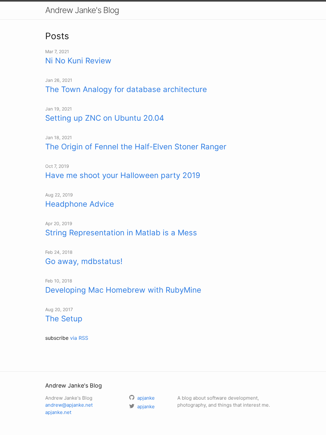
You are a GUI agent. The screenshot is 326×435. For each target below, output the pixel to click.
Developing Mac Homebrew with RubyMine (123, 290)
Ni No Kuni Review (78, 60)
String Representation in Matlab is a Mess (121, 232)
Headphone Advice (79, 204)
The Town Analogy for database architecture (126, 89)
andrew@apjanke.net (69, 405)
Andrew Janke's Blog (82, 10)
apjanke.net (58, 412)
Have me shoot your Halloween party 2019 (122, 175)
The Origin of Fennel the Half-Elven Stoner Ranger (135, 146)
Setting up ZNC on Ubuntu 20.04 (104, 118)
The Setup (63, 318)
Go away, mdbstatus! (84, 261)
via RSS (79, 338)
